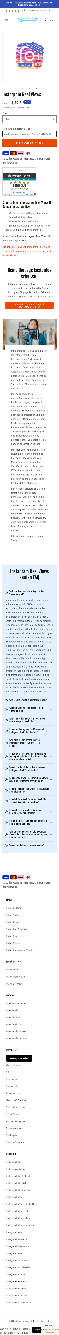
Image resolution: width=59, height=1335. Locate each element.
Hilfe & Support (13, 1114)
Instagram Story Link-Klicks (19, 1267)
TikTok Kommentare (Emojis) (20, 950)
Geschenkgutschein (15, 1107)
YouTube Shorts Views (17, 1031)
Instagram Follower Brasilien (20, 1225)
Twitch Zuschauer (14, 983)
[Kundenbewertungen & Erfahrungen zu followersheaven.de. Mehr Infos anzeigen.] (19, 194)
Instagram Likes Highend (18, 1176)
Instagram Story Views (17, 1260)
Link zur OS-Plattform (16, 1100)
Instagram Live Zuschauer (18, 1302)
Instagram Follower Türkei (18, 1211)
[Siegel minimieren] (56, 1323)
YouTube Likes (13, 1017)
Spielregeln (11, 1135)
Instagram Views (14, 1253)
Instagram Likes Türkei (17, 1183)
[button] (6, 19)
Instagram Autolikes (16, 1169)
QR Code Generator (15, 1142)
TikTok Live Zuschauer (17, 929)
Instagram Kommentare (17, 1246)
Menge (5, 113)
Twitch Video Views (15, 976)
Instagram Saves (14, 1232)
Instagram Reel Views (16, 1281)
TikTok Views (12, 915)
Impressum (11, 1079)
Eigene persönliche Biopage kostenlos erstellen (29, 305)
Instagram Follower (15, 1197)
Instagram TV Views (15, 1274)
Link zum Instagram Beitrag (17, 128)
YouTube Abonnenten (16, 1003)
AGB (8, 1072)
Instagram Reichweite (16, 1239)
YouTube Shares (14, 1024)
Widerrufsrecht (13, 1065)
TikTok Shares (13, 936)
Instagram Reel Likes (16, 1288)
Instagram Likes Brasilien (18, 1190)
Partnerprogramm (14, 1128)
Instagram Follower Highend (19, 1218)
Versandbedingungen (16, 1121)
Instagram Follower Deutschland (21, 1204)
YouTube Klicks (13, 1010)
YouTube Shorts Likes (16, 1038)
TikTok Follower (14, 908)
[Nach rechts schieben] (36, 88)
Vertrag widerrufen (19, 1058)
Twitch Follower (13, 969)
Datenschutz (12, 1086)
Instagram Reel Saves (16, 1295)
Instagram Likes (13, 1162)
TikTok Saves (12, 943)
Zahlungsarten (13, 1093)
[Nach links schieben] (22, 88)
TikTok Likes (12, 922)
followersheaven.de (24, 1321)
